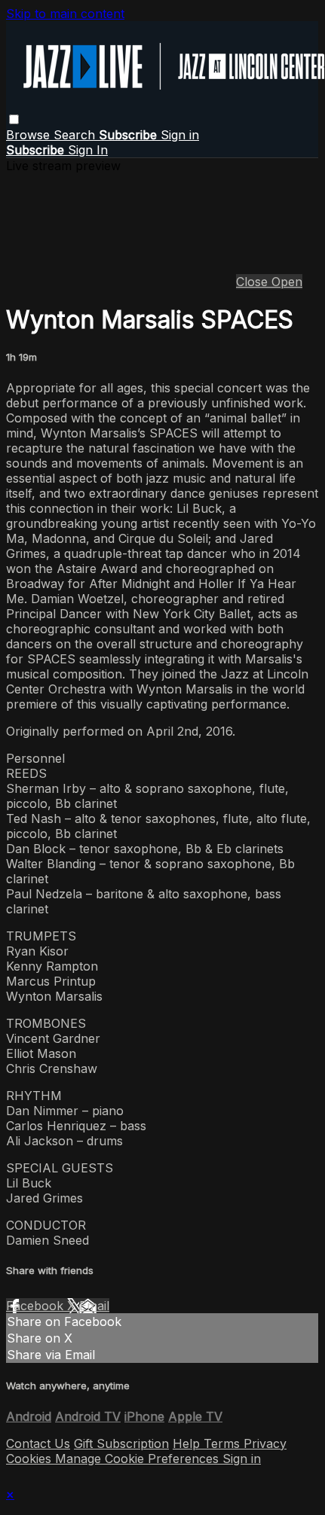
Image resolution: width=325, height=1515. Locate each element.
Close (253, 281)
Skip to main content (65, 13)
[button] (14, 119)
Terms (224, 1443)
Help (188, 1443)
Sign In (88, 149)
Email (94, 1305)
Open (286, 281)
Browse (30, 134)
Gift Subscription (121, 1443)
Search (76, 134)
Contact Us (38, 1443)
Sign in (180, 134)
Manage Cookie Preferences (138, 1458)
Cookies (30, 1458)
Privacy (265, 1443)
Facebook (36, 1305)
